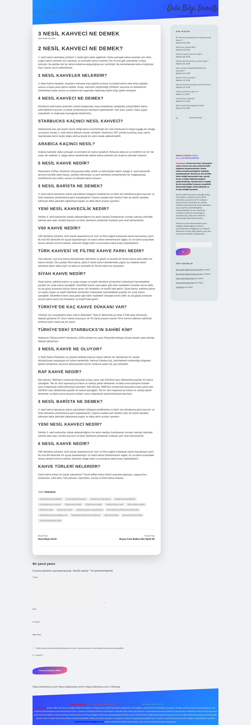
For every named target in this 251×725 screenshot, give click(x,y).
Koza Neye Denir (47, 538)
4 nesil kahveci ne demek (50, 504)
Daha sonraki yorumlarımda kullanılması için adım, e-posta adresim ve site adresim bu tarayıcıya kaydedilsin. (80, 648)
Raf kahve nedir (46, 510)
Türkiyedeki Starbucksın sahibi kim (86, 515)
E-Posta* (36, 622)
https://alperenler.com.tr (71, 686)
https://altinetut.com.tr (98, 686)
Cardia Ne (180, 287)
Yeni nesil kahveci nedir (132, 515)
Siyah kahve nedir (64, 510)
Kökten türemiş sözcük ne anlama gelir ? (192, 61)
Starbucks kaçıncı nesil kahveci (89, 510)
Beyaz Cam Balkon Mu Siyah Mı (137, 538)
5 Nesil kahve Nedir (73, 504)
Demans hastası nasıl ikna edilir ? (189, 54)
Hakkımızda (78, 12)
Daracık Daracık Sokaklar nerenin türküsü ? (193, 84)
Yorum (35, 577)
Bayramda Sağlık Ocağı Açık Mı (188, 270)
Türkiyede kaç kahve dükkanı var (53, 515)
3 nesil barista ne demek (76, 499)
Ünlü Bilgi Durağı (192, 8)
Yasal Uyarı (65, 12)
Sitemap (115, 686)
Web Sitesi (37, 635)
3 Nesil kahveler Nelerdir (125, 499)
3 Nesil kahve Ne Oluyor (100, 499)
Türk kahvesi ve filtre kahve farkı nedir (122, 510)
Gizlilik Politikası (50, 12)
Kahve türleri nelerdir (136, 504)
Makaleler (50, 491)
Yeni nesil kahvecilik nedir (50, 520)
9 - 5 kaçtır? (38, 655)
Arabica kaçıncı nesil (114, 504)
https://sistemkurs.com (45, 686)
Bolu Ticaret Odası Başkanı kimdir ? (190, 105)
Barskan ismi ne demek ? (186, 78)
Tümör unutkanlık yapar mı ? (187, 91)
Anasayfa (36, 12)
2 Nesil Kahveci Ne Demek (50, 499)
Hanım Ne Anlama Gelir (185, 278)
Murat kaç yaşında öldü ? (186, 47)
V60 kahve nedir (111, 515)
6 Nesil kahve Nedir (94, 504)
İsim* (35, 609)
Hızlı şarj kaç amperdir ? (185, 98)
